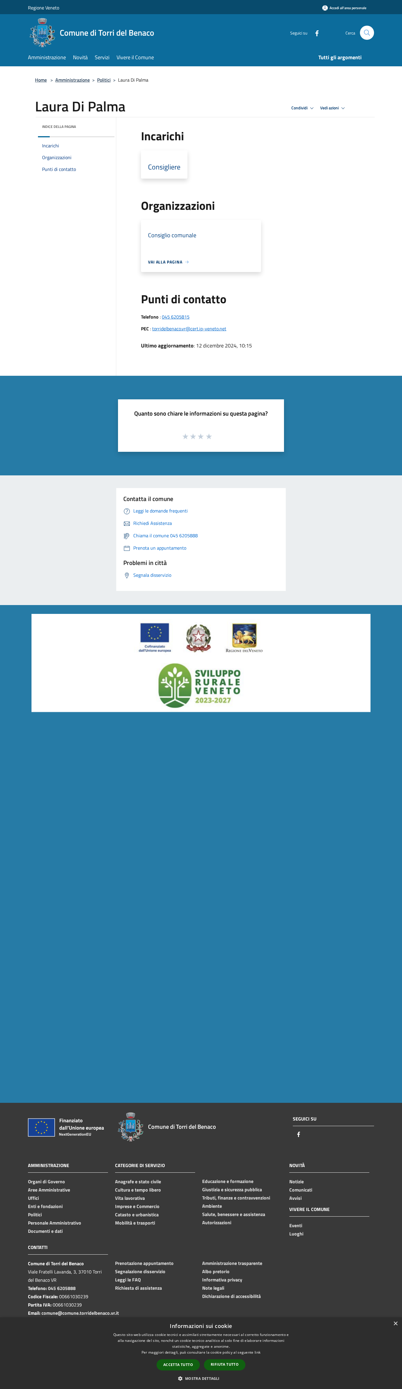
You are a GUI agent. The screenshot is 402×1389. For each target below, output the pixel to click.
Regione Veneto (43, 7)
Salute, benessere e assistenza (233, 1214)
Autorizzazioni (216, 1222)
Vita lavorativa (130, 1198)
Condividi (299, 108)
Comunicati (300, 1189)
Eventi (295, 1225)
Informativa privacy (222, 1279)
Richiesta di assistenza (138, 1287)
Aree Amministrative (49, 1189)
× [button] (395, 1324)
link (257, 1352)
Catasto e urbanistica (137, 1214)
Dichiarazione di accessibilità (231, 1296)
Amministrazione (72, 79)
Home (41, 79)
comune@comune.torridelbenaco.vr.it (80, 1312)
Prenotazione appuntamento (144, 1263)
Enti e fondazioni (45, 1206)
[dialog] (201, 1353)
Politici (104, 79)
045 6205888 (62, 1288)
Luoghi (296, 1233)
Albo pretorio (216, 1271)
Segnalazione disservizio (140, 1271)
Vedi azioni (330, 108)
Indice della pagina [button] (59, 126)
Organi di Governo (46, 1181)
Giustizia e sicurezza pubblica (232, 1189)
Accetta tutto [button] (178, 1364)
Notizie (296, 1181)
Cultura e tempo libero (138, 1189)
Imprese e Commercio (137, 1206)
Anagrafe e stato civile (138, 1181)
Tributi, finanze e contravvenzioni (236, 1197)
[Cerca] (367, 33)
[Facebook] (314, 33)
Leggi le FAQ (128, 1279)
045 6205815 (176, 316)
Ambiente (212, 1206)
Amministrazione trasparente (232, 1263)
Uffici (33, 1198)
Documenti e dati (45, 1231)
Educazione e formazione (227, 1181)
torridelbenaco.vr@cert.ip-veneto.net (189, 328)
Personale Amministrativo (54, 1222)
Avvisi (295, 1198)
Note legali (213, 1287)
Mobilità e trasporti (135, 1222)
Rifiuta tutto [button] (225, 1364)
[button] (200, 1378)
